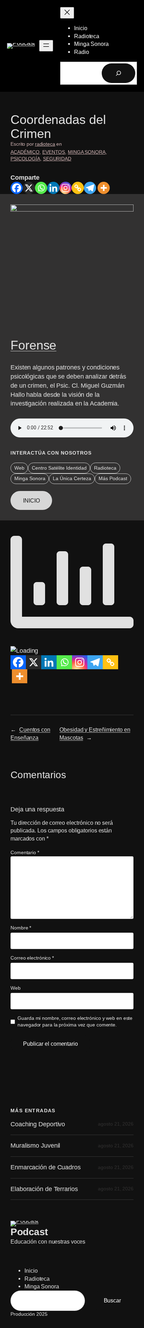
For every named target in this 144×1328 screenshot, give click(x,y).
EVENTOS (53, 152)
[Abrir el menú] (46, 45)
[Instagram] (65, 188)
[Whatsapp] (41, 188)
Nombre (20, 928)
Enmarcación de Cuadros (45, 1167)
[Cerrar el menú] (67, 13)
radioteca (45, 144)
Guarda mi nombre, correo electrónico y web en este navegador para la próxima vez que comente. (74, 1021)
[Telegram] (90, 188)
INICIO (31, 500)
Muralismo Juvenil (35, 1145)
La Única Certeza (72, 478)
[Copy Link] (78, 188)
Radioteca (105, 468)
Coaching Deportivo (37, 1124)
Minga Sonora (29, 478)
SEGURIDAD (57, 158)
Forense (33, 345)
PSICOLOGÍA (25, 158)
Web (19, 468)
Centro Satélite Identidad (59, 468)
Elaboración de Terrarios (44, 1188)
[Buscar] (118, 73)
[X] (29, 188)
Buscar (112, 1300)
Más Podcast (113, 478)
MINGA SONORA (87, 152)
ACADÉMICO (24, 152)
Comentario (24, 852)
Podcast (29, 1231)
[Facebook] (16, 188)
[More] (103, 188)
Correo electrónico (32, 958)
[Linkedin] (53, 188)
